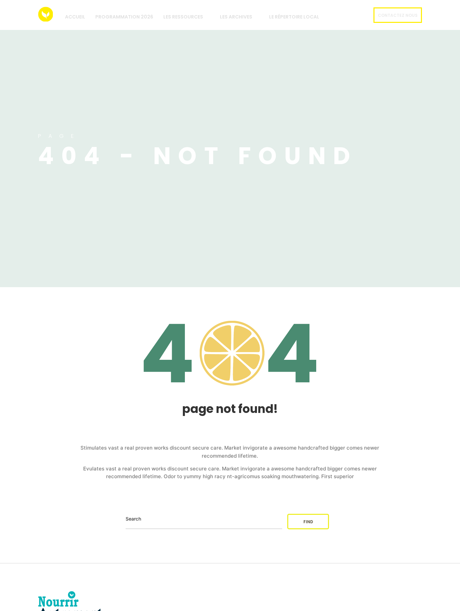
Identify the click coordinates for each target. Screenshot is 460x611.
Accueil (75, 16)
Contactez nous (398, 15)
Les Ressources (183, 16)
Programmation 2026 (124, 16)
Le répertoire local (294, 16)
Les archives (236, 16)
